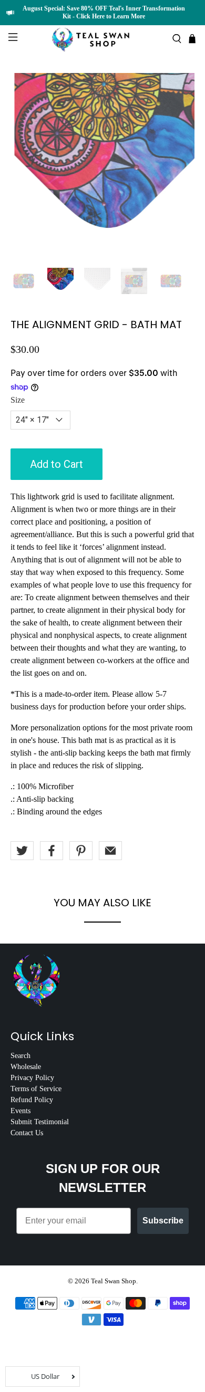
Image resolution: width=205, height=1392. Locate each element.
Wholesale (26, 1067)
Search (20, 1056)
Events (20, 1111)
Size (18, 399)
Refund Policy (32, 1100)
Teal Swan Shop (113, 1281)
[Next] (177, 164)
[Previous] (27, 164)
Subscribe (162, 1220)
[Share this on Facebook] (51, 850)
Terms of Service (36, 1089)
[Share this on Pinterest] (81, 850)
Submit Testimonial (40, 1122)
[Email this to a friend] (110, 850)
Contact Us (27, 1133)
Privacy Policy (32, 1078)
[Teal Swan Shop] (103, 38)
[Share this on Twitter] (22, 850)
